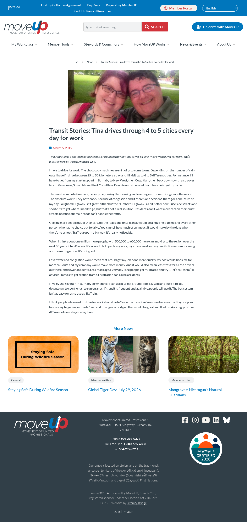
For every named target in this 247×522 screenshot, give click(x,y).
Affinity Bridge (137, 503)
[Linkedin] (216, 420)
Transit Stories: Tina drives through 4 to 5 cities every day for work (137, 62)
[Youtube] (205, 420)
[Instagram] (195, 420)
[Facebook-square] (185, 420)
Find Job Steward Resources (92, 11)
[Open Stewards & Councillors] (122, 44)
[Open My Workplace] (36, 44)
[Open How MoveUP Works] (168, 44)
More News (123, 328)
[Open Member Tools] (72, 44)
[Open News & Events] (205, 44)
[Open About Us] (234, 44)
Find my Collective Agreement (61, 5)
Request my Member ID (121, 5)
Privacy (128, 512)
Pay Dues (93, 5)
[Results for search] (112, 33)
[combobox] (112, 26)
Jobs (117, 512)
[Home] (77, 62)
